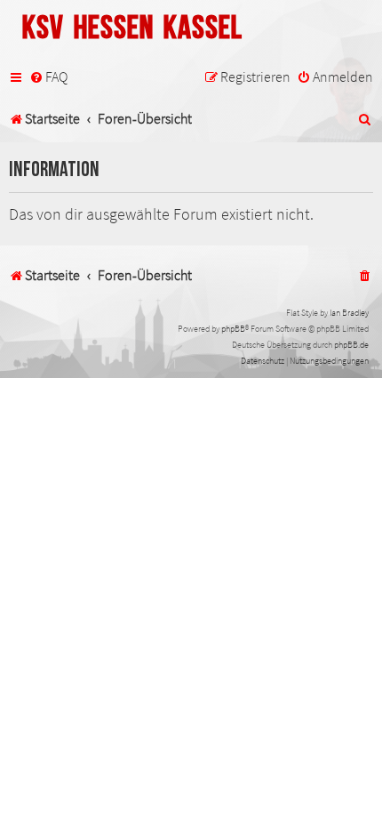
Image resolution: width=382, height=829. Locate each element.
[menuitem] (48, 77)
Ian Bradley (349, 312)
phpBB (233, 328)
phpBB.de (351, 344)
